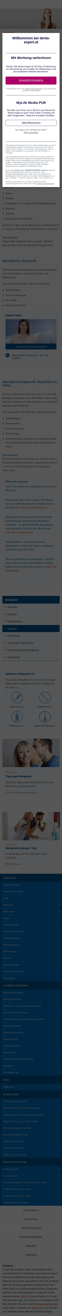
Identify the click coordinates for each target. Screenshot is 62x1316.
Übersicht (12, 607)
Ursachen (12, 614)
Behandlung (13, 635)
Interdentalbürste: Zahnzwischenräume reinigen (23, 1019)
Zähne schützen (10, 1052)
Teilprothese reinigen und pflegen (17, 1127)
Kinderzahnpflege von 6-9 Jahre (17, 1195)
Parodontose (8, 911)
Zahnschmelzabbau (11, 944)
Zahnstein (7, 958)
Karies (5, 898)
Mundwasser (15, 725)
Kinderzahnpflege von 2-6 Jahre (17, 1189)
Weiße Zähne (8, 1086)
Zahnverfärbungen (11, 964)
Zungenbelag (8, 978)
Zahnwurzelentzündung (13, 971)
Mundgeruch (49, 486)
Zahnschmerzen (10, 951)
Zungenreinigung (10, 1039)
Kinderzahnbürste (10, 1169)
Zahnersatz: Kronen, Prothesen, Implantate (21, 1108)
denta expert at (31, 1210)
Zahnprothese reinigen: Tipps (15, 1134)
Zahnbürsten (43, 706)
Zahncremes (16, 706)
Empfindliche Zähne (11, 884)
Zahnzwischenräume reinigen (15, 1012)
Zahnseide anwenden (12, 1025)
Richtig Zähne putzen (12, 999)
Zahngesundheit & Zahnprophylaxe (18, 1058)
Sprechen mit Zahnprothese (15, 1154)
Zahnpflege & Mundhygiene (15, 985)
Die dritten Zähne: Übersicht (15, 1101)
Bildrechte (31, 1245)
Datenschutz (31, 1219)
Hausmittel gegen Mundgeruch (23, 650)
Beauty (6, 1079)
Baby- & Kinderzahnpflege (15, 1161)
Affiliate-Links (28, 1296)
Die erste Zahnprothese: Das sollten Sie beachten (24, 1114)
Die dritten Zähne (11, 1094)
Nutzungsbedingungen (31, 1236)
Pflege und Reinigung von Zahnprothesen (21, 1121)
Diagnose (12, 628)
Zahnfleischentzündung (13, 931)
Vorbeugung (13, 657)
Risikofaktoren (14, 621)
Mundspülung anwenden (13, 1032)
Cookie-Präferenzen (31, 1228)
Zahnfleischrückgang (12, 938)
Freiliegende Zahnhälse (13, 891)
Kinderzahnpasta (10, 1175)
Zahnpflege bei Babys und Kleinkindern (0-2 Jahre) (25, 1182)
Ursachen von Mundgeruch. (33, 507)
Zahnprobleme (10, 877)
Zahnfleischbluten (10, 924)
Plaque (6, 918)
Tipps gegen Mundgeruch (20, 642)
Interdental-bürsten (43, 725)
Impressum (31, 1254)
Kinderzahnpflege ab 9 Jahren (16, 1202)
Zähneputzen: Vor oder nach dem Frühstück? (22, 1005)
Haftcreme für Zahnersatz (14, 1141)
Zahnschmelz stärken (12, 1045)
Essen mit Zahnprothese (13, 1147)
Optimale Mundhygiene (13, 992)
